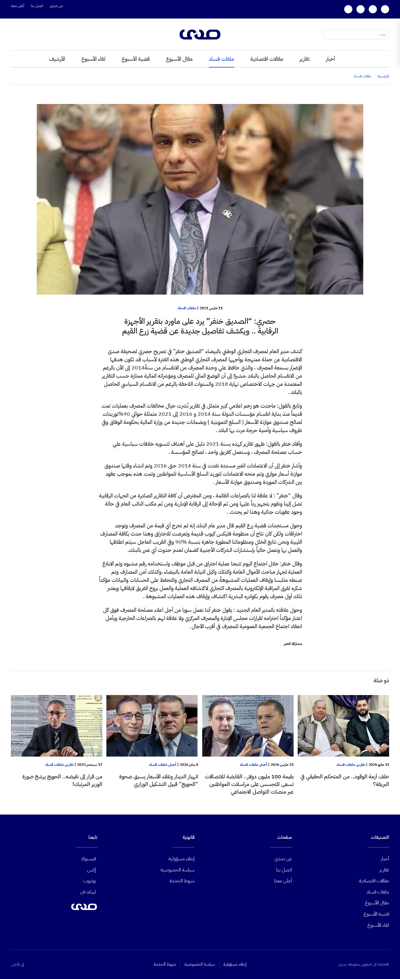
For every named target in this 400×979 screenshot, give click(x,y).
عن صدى (56, 6)
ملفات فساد (221, 59)
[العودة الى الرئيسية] (200, 34)
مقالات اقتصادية (266, 59)
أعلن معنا (17, 6)
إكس (91, 869)
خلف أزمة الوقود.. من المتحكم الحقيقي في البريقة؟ (344, 780)
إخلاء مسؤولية (181, 858)
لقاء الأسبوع (93, 59)
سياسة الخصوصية (178, 869)
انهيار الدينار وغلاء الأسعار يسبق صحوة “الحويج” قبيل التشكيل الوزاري (158, 780)
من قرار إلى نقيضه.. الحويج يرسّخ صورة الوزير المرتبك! (62, 780)
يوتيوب (89, 880)
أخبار (330, 59)
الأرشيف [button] (57, 59)
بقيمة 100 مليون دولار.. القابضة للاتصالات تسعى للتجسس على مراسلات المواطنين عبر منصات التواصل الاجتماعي (249, 784)
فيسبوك (88, 858)
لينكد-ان (88, 891)
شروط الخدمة (182, 880)
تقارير (305, 59)
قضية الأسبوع (136, 59)
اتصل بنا (37, 6)
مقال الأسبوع (179, 59)
